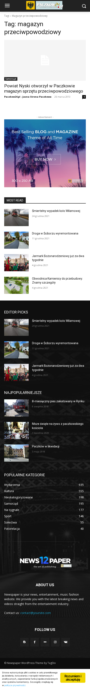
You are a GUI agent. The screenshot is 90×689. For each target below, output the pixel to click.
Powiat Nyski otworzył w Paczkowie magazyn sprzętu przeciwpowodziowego (43, 88)
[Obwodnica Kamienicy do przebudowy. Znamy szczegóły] (16, 285)
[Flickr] (45, 642)
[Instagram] (55, 642)
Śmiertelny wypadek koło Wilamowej (56, 211)
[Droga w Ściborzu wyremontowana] (16, 240)
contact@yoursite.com (35, 613)
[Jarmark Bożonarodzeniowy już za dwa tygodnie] (16, 262)
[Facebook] (35, 642)
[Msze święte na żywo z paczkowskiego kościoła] (16, 430)
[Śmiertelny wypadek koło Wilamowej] (16, 217)
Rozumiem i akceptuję (72, 677)
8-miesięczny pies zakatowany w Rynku (58, 401)
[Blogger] (24, 642)
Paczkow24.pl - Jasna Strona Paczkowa (27, 96)
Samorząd (10, 78)
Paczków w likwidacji (45, 446)
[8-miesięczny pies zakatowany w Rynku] (16, 407)
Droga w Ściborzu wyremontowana (55, 233)
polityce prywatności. (15, 685)
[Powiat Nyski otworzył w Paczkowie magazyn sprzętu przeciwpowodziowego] (45, 60)
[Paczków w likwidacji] (16, 453)
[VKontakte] (66, 642)
